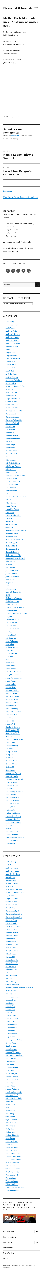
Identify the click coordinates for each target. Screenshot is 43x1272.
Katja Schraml (11, 604)
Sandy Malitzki (12, 1141)
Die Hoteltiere (11, 451)
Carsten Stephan (12, 405)
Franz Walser (11, 506)
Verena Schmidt (12, 834)
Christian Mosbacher (14, 914)
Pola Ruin (9, 758)
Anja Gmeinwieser (13, 359)
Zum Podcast (9, 1253)
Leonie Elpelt (11, 635)
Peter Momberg (12, 745)
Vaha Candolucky (12, 1175)
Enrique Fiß (10, 957)
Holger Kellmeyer (12, 552)
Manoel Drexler (12, 1077)
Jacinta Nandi (11, 564)
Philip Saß (10, 755)
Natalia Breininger (13, 727)
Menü (36, 8)
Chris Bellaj (10, 908)
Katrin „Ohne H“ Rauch (15, 607)
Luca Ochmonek (12, 1067)
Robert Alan (10, 770)
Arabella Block (11, 374)
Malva (8, 659)
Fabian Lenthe (11, 491)
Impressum (8, 191)
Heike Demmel (11, 991)
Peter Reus (10, 748)
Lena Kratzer (11, 626)
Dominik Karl (11, 948)
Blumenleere (11, 395)
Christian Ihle (11, 414)
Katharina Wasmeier (14, 598)
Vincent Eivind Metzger (15, 837)
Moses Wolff (10, 724)
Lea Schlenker (11, 623)
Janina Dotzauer (12, 573)
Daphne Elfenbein (13, 438)
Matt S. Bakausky (12, 696)
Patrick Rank (11, 1123)
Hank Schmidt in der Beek (16, 530)
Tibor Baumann (12, 825)
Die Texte (7, 1242)
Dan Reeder (10, 432)
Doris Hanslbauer (12, 951)
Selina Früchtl (11, 1150)
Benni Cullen (11, 383)
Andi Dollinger (11, 862)
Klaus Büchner (11, 610)
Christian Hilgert (12, 911)
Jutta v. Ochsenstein (13, 592)
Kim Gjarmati (11, 1046)
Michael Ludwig (12, 709)
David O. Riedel (12, 935)
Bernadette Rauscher (14, 889)
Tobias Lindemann (13, 1169)
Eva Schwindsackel (13, 481)
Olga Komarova (12, 1120)
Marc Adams (10, 662)
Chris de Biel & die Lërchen (16, 411)
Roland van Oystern (13, 773)
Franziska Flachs (12, 509)
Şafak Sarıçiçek (11, 782)
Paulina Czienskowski (14, 739)
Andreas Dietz (11, 331)
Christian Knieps (12, 417)
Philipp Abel (10, 1132)
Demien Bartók (12, 448)
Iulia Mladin (10, 561)
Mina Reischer (11, 715)
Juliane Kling (11, 589)
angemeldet (15, 136)
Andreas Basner (12, 868)
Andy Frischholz (12, 346)
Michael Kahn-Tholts (14, 1098)
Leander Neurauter (13, 1052)
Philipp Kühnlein (12, 1135)
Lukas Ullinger (11, 653)
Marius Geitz (11, 687)
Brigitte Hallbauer (13, 398)
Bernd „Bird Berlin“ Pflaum (16, 386)
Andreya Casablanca (14, 343)
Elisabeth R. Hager (13, 463)
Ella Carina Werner (13, 466)
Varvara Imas (11, 1178)
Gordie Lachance (12, 985)
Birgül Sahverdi (12, 899)
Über (5, 1259)
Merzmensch (11, 705)
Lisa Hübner (10, 1061)
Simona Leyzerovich (14, 1156)
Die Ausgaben (9, 1237)
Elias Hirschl (11, 460)
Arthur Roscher (12, 883)
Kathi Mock (10, 1031)
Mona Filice (10, 1104)
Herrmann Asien (12, 549)
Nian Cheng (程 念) (13, 733)
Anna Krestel (11, 880)
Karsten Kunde (11, 1024)
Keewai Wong (11, 1043)
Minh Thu (9, 1101)
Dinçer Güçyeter (12, 454)
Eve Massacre (11, 487)
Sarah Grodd (11, 788)
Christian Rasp (11, 920)
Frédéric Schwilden (13, 515)
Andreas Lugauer (12, 337)
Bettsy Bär (10, 389)
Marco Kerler (11, 669)
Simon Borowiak (12, 798)
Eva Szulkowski (12, 484)
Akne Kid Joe (11, 322)
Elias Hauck (10, 457)
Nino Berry (10, 736)
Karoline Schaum (12, 1021)
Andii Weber (10, 328)
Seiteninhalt (8, 1232)
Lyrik (16, 117)
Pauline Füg (10, 742)
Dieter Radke (11, 942)
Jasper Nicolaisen (12, 577)
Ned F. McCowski (12, 730)
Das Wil (9, 441)
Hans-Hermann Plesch (14, 540)
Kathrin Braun (11, 1034)
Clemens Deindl (12, 929)
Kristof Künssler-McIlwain (16, 613)
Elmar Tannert (11, 472)
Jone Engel (10, 580)
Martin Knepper (12, 693)
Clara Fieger (10, 426)
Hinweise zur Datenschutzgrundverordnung (20, 197)
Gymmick (9, 527)
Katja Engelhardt (12, 601)
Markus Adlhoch (12, 1089)
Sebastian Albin (12, 1147)
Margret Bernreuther (14, 678)
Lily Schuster (11, 638)
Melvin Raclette (12, 702)
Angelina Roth (11, 355)
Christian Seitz (11, 923)
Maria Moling (11, 684)
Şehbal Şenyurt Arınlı (14, 791)
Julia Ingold (10, 1012)
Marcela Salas (11, 666)
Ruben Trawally (12, 776)
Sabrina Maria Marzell (14, 779)
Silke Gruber (11, 795)
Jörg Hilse (9, 583)
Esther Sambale (12, 960)
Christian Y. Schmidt (14, 420)
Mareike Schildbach (13, 672)
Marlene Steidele (12, 690)
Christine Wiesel (12, 423)
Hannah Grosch (12, 534)
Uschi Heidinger (12, 828)
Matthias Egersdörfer (14, 1092)
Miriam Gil (10, 718)
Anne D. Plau (11, 365)
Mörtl (8, 1107)
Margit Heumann (12, 675)
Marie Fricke (11, 1086)
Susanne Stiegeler (13, 819)
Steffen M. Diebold (13, 813)
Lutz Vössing (10, 656)
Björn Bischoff (11, 392)
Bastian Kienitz (12, 377)
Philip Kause (10, 1129)
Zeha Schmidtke (12, 841)
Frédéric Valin (11, 518)
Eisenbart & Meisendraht (18, 8)
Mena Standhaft (12, 1095)
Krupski (9, 616)
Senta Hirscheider (13, 1153)
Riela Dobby (10, 767)
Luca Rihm (10, 650)
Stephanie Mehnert (13, 816)
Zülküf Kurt (10, 844)
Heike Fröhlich (11, 546)
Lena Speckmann (12, 629)
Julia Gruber (10, 1006)
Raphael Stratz (11, 764)
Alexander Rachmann (14, 325)
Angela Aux (10, 349)
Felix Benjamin (11, 500)
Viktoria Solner (12, 1184)
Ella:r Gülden (11, 469)
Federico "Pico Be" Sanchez (16, 497)
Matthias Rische (12, 699)
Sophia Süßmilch (12, 804)
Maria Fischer (11, 681)
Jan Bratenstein (12, 570)
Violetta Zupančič (12, 1190)
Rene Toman (10, 1138)
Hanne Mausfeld (12, 537)
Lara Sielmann (11, 1049)
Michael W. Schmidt (13, 712)
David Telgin (10, 445)
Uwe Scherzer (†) (12, 1172)
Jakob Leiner (10, 567)
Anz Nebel (10, 371)
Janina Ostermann (13, 997)
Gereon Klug (10, 521)
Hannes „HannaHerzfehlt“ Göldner (19, 988)
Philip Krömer (11, 752)
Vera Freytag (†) (12, 831)
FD (7, 494)
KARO (8, 595)
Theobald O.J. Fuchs (13, 822)
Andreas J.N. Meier (13, 334)
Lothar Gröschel (12, 647)
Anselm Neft (10, 368)
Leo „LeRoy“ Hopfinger (14, 1055)
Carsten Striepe (12, 408)
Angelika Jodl (11, 352)
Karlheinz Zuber (12, 1018)
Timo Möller (10, 1166)
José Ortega (10, 1003)
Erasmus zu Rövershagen (16, 475)
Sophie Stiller (11, 807)
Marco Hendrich (12, 1080)
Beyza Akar (10, 895)
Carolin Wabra (11, 402)
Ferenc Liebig (11, 981)
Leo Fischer (10, 632)
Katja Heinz (10, 1037)
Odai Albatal (10, 1117)
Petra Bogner (11, 1126)
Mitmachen (8, 1248)
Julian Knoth (11, 586)
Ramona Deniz (11, 761)
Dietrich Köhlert (12, 945)
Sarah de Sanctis (12, 785)
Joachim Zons (11, 1000)
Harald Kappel (11, 543)
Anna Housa (10, 362)
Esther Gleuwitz (12, 478)
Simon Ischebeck (12, 801)
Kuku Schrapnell (12, 620)
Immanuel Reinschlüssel (15, 558)
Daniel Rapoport (12, 435)
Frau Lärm (10, 512)
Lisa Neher (10, 644)
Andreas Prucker (12, 340)
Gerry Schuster (12, 524)
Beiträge (10, 117)
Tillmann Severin (12, 1163)
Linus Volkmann (12, 641)
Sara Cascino (11, 1144)
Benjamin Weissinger (14, 380)
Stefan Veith (10, 810)
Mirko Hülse (10, 721)
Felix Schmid (11, 503)
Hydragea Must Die (13, 555)
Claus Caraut (10, 429)
